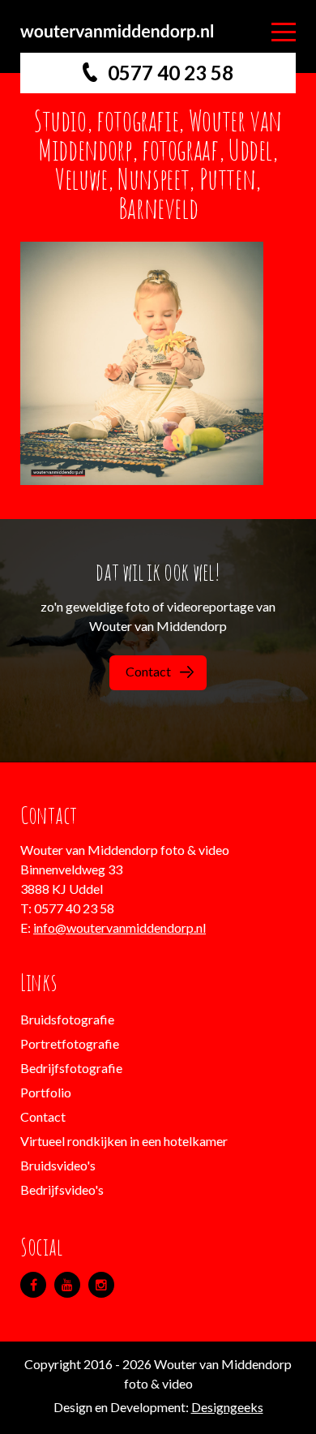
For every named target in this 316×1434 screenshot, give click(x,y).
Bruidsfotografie (67, 1019)
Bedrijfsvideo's (62, 1189)
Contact (148, 671)
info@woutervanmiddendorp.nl (119, 927)
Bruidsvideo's (58, 1165)
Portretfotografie (69, 1043)
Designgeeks (227, 1407)
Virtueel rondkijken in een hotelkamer (124, 1140)
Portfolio (45, 1092)
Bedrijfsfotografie (71, 1068)
